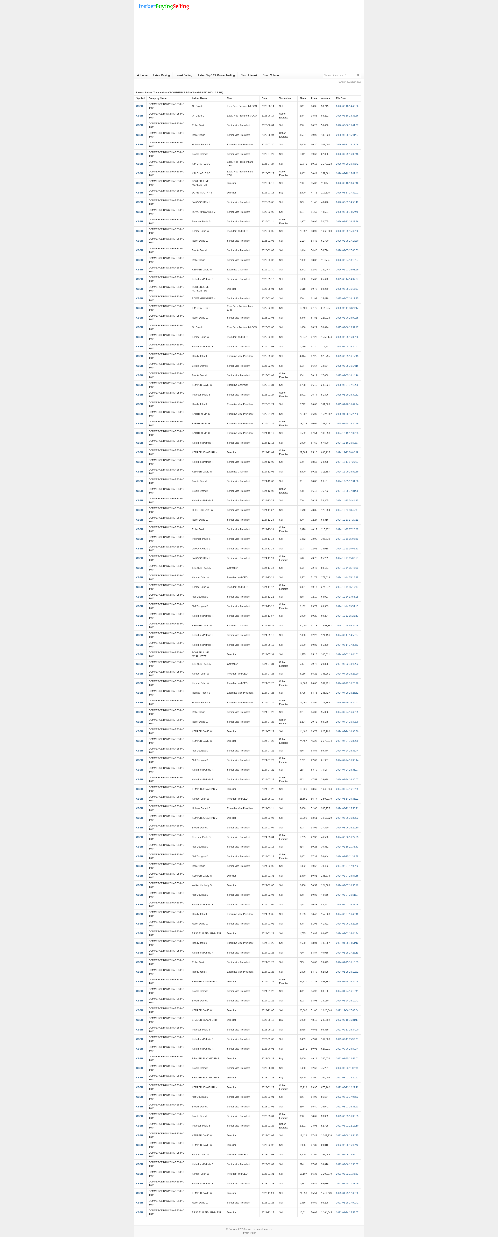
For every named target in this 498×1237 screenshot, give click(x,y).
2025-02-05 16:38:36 (347, 337)
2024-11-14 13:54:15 (347, 596)
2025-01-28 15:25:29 (347, 414)
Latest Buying (161, 75)
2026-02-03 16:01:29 (347, 269)
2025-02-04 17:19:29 (347, 385)
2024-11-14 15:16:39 (347, 577)
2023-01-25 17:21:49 (347, 1183)
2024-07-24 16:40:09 (347, 712)
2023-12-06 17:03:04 (347, 1010)
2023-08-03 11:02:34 (347, 1068)
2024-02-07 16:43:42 (347, 914)
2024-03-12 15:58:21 (347, 808)
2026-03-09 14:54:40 (347, 212)
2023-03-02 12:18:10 (347, 1125)
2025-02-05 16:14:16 (347, 366)
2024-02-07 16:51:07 (347, 895)
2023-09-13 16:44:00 (347, 1029)
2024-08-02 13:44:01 (347, 654)
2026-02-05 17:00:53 (347, 250)
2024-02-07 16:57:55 (347, 875)
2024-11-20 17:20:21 (347, 519)
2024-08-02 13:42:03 (347, 664)
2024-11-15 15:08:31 (347, 539)
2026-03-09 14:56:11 (347, 202)
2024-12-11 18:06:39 (347, 452)
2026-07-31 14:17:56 (347, 144)
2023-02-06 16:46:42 (347, 1145)
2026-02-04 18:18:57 (347, 260)
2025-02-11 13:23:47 (347, 308)
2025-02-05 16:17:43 (347, 356)
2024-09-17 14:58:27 (347, 635)
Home (143, 75)
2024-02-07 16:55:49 (347, 885)
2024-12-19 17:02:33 (347, 433)
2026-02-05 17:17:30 (347, 240)
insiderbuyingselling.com (258, 1229)
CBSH (139, 106)
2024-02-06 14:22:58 (347, 923)
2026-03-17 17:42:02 (347, 192)
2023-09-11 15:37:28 (347, 1039)
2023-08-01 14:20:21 (347, 1077)
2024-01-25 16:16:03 (347, 962)
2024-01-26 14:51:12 (347, 943)
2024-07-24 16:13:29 (347, 789)
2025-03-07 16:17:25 (347, 298)
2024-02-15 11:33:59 (347, 846)
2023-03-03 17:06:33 (347, 1097)
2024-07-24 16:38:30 (347, 731)
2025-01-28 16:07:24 (347, 404)
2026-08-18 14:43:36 (347, 106)
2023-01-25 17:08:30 (347, 1193)
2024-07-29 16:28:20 (347, 673)
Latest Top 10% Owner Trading (216, 75)
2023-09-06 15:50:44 (347, 1048)
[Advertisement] (249, 42)
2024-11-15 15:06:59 (347, 548)
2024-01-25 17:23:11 (347, 952)
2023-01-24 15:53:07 (347, 1212)
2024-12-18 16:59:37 (347, 442)
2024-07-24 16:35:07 (347, 769)
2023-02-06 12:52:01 (347, 1154)
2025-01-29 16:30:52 (347, 394)
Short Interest (249, 75)
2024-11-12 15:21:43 (347, 616)
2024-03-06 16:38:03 (347, 818)
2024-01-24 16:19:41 (347, 991)
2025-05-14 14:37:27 (347, 279)
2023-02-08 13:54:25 (347, 1135)
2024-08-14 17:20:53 (347, 645)
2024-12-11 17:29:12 (347, 462)
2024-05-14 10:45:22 (347, 798)
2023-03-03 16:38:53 (347, 1106)
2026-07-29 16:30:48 (347, 154)
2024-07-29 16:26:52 (347, 692)
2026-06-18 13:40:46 (347, 183)
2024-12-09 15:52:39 (347, 471)
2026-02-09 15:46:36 (347, 231)
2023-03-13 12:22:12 (347, 1087)
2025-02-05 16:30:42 (347, 346)
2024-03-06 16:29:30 (347, 827)
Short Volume (271, 75)
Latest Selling (184, 75)
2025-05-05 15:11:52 (347, 289)
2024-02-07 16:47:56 (347, 904)
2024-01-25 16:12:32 (347, 971)
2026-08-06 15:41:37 (347, 125)
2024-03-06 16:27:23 (347, 837)
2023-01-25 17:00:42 (347, 1202)
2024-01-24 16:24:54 (347, 981)
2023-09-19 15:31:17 (347, 1020)
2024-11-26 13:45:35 (347, 510)
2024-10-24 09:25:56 (347, 625)
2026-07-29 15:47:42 (347, 163)
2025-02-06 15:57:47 (347, 327)
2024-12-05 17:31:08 (347, 481)
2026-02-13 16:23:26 (347, 221)
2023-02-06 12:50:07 (347, 1164)
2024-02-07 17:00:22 (347, 866)
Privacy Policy (249, 1233)
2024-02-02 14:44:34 (347, 933)
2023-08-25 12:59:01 (347, 1058)
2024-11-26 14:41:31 (347, 500)
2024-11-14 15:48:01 (347, 568)
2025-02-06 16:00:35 (347, 317)
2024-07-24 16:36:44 (347, 750)
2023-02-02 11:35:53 (347, 1174)
